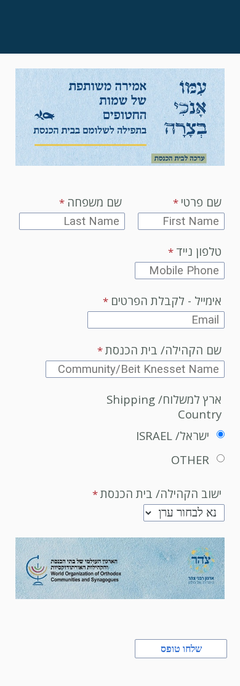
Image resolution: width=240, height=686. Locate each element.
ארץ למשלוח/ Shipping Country (164, 407)
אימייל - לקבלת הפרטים (166, 300)
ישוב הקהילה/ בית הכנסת (161, 493)
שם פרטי (201, 202)
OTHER (190, 459)
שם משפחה (94, 202)
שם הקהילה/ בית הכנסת (163, 350)
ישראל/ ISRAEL (172, 435)
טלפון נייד (199, 251)
